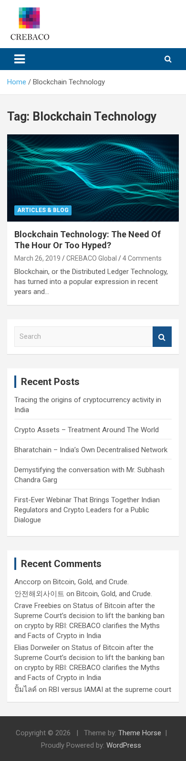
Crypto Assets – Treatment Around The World (86, 430)
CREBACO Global (91, 258)
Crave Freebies (37, 605)
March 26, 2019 (37, 258)
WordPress (123, 745)
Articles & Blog (43, 210)
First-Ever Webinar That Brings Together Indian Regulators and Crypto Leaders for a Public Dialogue (87, 510)
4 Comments (142, 258)
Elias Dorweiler (37, 647)
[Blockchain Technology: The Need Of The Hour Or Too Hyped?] (93, 178)
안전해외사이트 (39, 593)
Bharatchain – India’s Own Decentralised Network (90, 450)
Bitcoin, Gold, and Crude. (91, 582)
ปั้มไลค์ (25, 689)
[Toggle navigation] (19, 59)
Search (162, 336)
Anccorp (27, 582)
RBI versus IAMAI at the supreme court (110, 689)
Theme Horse (139, 733)
